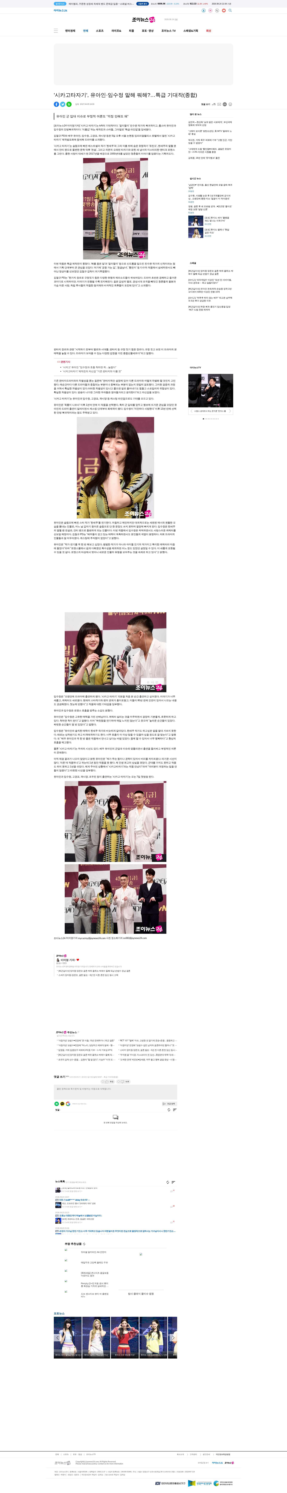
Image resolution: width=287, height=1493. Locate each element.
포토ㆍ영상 (77, 1454)
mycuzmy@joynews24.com (92, 938)
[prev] (191, 411)
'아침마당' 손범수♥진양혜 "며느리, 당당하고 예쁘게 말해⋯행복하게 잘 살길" (92, 1045)
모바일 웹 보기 (203, 1463)
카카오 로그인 (62, 1104)
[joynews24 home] (229, 1463)
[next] (230, 411)
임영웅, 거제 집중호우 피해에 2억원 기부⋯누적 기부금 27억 (85, 1049)
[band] (69, 104)
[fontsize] (214, 104)
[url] (225, 104)
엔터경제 (70, 31)
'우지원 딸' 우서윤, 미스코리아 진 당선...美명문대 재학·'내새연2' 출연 (150, 1054)
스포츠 (100, 31)
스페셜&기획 (190, 31)
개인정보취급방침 (223, 1454)
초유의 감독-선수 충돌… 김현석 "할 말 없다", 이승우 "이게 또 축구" (88, 1059)
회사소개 (180, 1454)
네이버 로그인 (56, 1104)
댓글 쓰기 (205, 104)
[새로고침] (167, 1182)
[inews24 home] (217, 1463)
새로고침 (78, 1032)
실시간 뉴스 (195, 178)
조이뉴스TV (91, 1454)
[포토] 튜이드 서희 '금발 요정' (83, 4)
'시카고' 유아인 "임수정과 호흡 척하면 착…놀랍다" (89, 367)
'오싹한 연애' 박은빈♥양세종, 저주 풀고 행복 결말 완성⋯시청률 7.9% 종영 (153, 1059)
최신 (208, 31)
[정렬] (173, 1182)
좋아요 (78, 960)
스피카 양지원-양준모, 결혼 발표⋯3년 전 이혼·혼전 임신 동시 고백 (88, 975)
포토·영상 (148, 31)
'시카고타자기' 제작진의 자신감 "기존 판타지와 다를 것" (92, 371)
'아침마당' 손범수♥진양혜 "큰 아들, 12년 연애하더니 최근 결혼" (86, 1040)
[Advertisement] (115, 586)
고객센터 (193, 1454)
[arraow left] (57, 1337)
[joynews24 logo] (143, 19)
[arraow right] (173, 1337)
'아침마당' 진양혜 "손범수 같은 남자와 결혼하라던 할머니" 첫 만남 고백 (151, 1045)
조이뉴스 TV (168, 31)
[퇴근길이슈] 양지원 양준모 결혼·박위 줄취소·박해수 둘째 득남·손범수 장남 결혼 (94, 971)
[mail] (219, 104)
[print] (230, 104)
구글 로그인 (68, 1104)
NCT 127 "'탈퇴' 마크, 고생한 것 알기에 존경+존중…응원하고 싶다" (150, 1040)
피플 (131, 31)
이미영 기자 (68, 960)
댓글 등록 (171, 1104)
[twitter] (62, 104)
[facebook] (56, 104)
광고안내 (206, 1454)
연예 (85, 31)
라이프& (116, 31)
